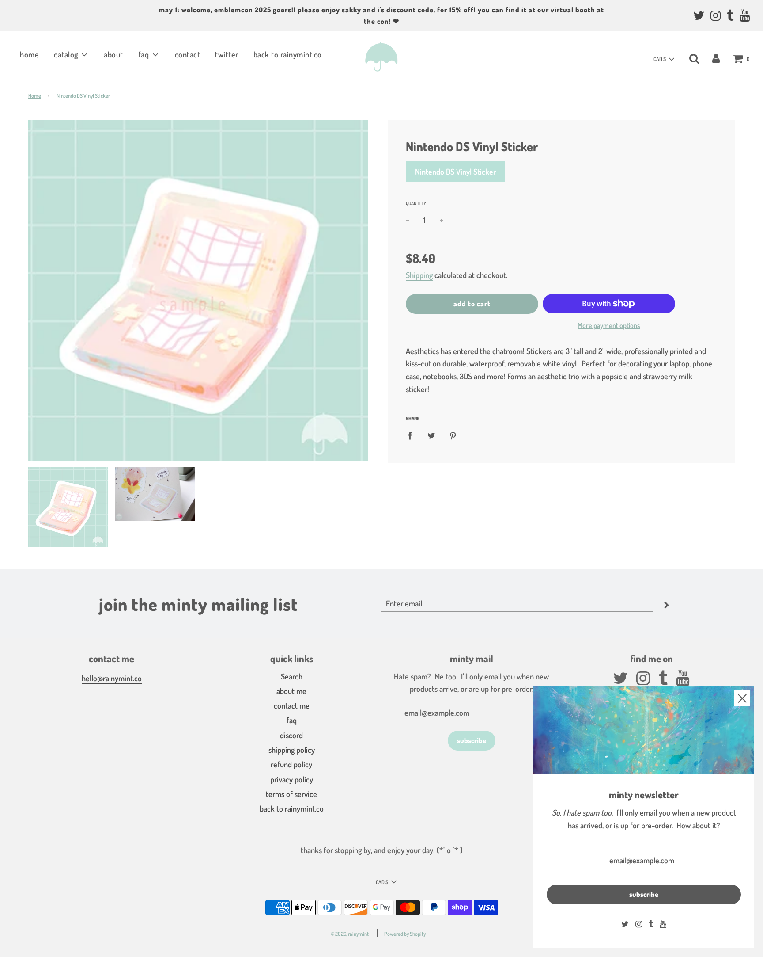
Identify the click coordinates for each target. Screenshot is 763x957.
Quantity (416, 203)
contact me (292, 705)
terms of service (291, 794)
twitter (226, 54)
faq (292, 720)
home (29, 54)
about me (291, 691)
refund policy (291, 764)
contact (187, 54)
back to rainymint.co (287, 54)
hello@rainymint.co (112, 678)
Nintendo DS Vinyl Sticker (455, 171)
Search (291, 676)
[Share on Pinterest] (453, 435)
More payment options (609, 325)
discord (291, 735)
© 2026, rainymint (350, 933)
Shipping (419, 275)
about (113, 54)
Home (34, 95)
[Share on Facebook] (413, 435)
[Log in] (716, 58)
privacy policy (291, 779)
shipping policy (291, 750)
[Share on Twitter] (432, 435)
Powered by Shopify (405, 933)
